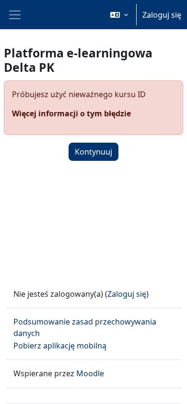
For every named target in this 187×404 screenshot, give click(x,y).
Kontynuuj (93, 151)
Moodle (90, 373)
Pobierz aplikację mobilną (59, 345)
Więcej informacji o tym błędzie (71, 113)
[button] (119, 14)
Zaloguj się (161, 15)
